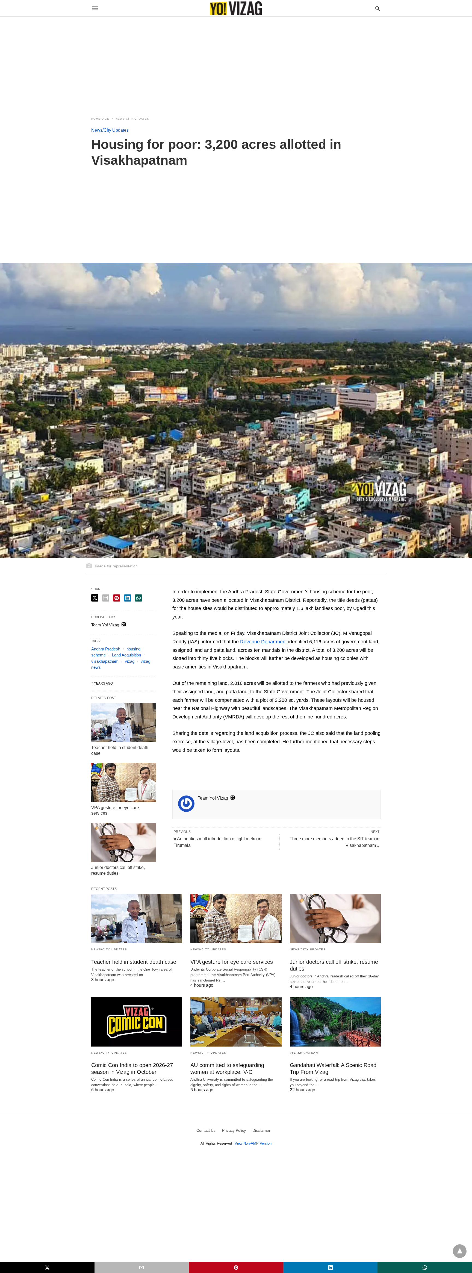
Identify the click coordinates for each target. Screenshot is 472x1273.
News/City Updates (132, 118)
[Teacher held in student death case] (123, 722)
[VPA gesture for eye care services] (123, 782)
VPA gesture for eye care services (231, 962)
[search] (377, 8)
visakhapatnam (105, 661)
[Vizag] (236, 8)
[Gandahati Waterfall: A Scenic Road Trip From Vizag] (335, 1022)
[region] (236, 63)
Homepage (100, 118)
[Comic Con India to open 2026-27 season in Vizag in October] (136, 1022)
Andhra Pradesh (105, 649)
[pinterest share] (116, 598)
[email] (142, 1267)
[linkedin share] (127, 598)
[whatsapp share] (138, 598)
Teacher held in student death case (133, 962)
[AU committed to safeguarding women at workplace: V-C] (235, 1022)
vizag (129, 661)
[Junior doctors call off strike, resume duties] (123, 842)
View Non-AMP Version (253, 1143)
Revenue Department (263, 641)
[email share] (105, 598)
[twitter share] (94, 598)
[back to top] (460, 1251)
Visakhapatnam (304, 1052)
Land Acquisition (126, 655)
